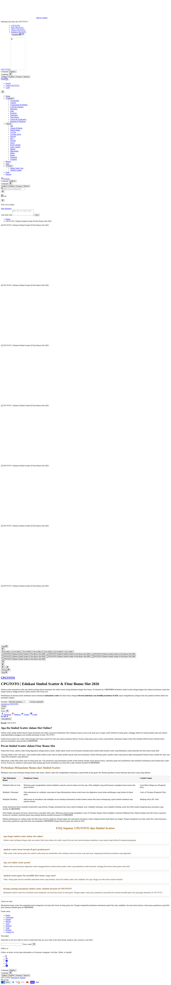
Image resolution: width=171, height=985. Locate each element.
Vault (7, 172)
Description (5, 719)
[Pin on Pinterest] (2, 717)
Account (6, 179)
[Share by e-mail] (7, 717)
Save (37, 215)
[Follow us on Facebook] (6, 957)
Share (4, 706)
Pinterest (17, 714)
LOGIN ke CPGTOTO (9, 704)
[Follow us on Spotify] (7, 966)
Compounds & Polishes (19, 105)
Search (8, 83)
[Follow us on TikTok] (6, 963)
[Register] (34, 944)
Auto (7, 164)
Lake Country (15, 147)
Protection (14, 115)
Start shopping (6, 209)
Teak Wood (14, 117)
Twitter (26, 714)
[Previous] (3, 649)
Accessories (14, 101)
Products (13, 113)
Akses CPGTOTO (18, 30)
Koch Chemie (15, 145)
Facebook (7, 714)
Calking (13, 103)
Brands (9, 124)
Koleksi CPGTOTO (18, 32)
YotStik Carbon (16, 170)
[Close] (10, 74)
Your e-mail (27, 944)
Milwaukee (14, 151)
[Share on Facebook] (1, 717)
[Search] (23, 34)
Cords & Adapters (16, 107)
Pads (12, 111)
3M (11, 126)
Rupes (12, 155)
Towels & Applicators (18, 119)
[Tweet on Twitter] (5, 717)
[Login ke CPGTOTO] (4, 79)
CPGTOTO (15, 26)
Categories (10, 98)
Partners (9, 166)
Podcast (8, 174)
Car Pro (13, 132)
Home (8, 96)
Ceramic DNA (15, 134)
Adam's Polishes (16, 128)
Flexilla (13, 141)
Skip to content (41, 18)
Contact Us (10, 932)
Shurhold (13, 157)
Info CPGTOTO (17, 28)
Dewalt (13, 136)
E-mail (34, 714)
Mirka (12, 153)
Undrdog (13, 159)
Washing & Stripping (18, 121)
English (12, 72)
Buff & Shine (15, 130)
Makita (12, 149)
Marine (8, 162)
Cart (8, 88)
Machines (13, 109)
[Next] (3, 661)
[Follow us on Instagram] (6, 959)
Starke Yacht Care (16, 168)
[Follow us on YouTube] (7, 961)
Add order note (6, 215)
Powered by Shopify (18, 978)
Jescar (12, 143)
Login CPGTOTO (12, 85)
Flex (11, 139)
